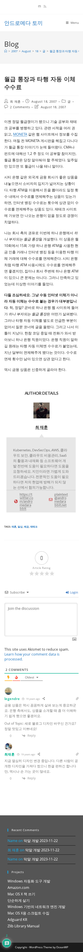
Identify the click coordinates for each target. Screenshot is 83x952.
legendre (12, 698)
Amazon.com (18, 887)
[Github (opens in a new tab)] (39, 6)
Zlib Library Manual (23, 926)
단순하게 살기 (19, 900)
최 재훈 (15, 101)
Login (73, 592)
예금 (26, 526)
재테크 (33, 526)
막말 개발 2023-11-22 (41, 840)
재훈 (14, 526)
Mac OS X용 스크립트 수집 (28, 913)
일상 (20, 526)
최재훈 (9, 754)
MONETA (20, 134)
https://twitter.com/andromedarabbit (26, 501)
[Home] (5, 51)
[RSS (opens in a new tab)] (44, 6)
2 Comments (20, 107)
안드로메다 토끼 (23, 22)
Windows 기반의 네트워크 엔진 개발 (36, 906)
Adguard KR (17, 919)
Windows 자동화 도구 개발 (29, 881)
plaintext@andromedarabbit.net (61, 499)
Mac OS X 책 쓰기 (21, 894)
